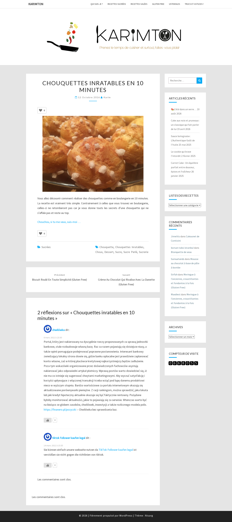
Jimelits (175, 236)
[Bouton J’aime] (40, 110)
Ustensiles (174, 4)
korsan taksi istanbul (182, 247)
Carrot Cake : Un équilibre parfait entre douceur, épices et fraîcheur (184, 167)
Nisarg (149, 515)
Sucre (118, 252)
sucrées (46, 247)
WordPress (125, 515)
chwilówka (58, 330)
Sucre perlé (130, 252)
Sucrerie (143, 252)
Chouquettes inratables (129, 247)
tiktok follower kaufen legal (68, 438)
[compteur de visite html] (183, 364)
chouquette (106, 247)
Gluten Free (158, 4)
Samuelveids (177, 259)
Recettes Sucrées (117, 4)
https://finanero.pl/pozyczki (60, 409)
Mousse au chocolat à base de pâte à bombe (185, 263)
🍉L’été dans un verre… (183, 109)
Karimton (35, 4)
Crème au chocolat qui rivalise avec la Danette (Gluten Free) (126, 279)
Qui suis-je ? (97, 4)
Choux (99, 252)
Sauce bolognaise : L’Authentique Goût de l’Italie (183, 140)
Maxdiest (176, 294)
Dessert (108, 252)
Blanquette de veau (181, 252)
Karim (107, 97)
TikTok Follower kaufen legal (116, 449)
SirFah (174, 274)
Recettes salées (139, 4)
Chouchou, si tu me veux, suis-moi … (59, 222)
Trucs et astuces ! (194, 4)
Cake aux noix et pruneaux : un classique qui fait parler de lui (185, 125)
